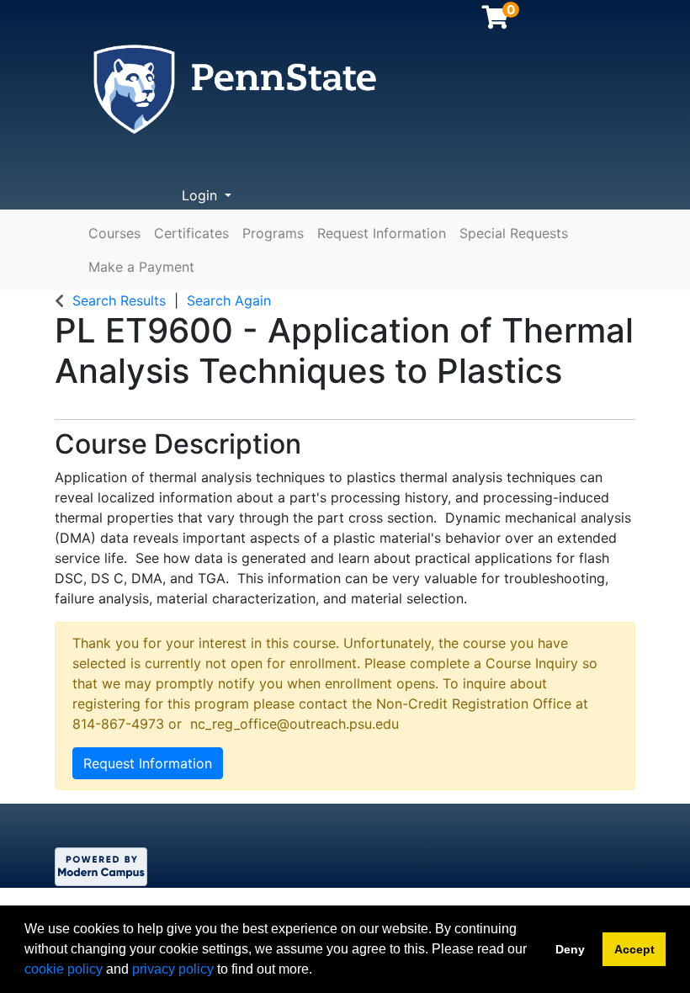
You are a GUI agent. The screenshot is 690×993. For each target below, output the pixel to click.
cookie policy (63, 969)
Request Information (381, 233)
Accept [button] (634, 949)
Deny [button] (570, 949)
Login (201, 195)
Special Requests (513, 233)
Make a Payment (141, 266)
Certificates (191, 233)
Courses (114, 233)
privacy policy (173, 969)
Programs (273, 233)
